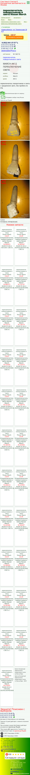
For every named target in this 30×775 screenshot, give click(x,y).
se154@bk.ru (14, 771)
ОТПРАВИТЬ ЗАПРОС (14, 37)
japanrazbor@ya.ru (8, 50)
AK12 (25, 21)
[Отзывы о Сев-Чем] (15, 759)
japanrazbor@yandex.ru (8, 749)
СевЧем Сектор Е (5, 17)
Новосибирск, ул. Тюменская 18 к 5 (14, 30)
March (9, 19)
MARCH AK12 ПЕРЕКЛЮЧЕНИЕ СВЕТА (11, 23)
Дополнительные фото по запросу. (14, 93)
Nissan (2, 19)
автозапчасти (17, 17)
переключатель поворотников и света (10, 21)
